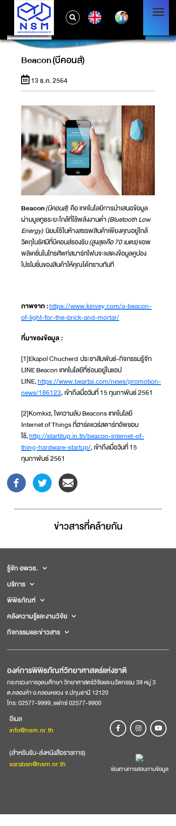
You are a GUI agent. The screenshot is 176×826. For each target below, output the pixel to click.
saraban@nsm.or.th (37, 764)
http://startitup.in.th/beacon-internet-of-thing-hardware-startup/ (82, 441)
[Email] (68, 482)
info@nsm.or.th (31, 730)
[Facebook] (16, 482)
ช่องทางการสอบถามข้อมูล (139, 769)
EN (93, 17)
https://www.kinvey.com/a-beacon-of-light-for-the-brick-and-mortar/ (86, 311)
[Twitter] (42, 482)
